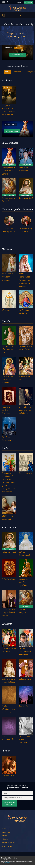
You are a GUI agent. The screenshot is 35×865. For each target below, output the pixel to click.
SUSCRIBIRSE (28, 2)
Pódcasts (5, 839)
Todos (7, 72)
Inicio (4, 828)
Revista (4, 835)
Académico (17, 72)
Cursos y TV (6, 832)
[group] (9, 224)
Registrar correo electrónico (9, 803)
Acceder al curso (17, 55)
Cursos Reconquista (13, 24)
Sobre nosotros (7, 846)
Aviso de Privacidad (8, 862)
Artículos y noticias (8, 842)
